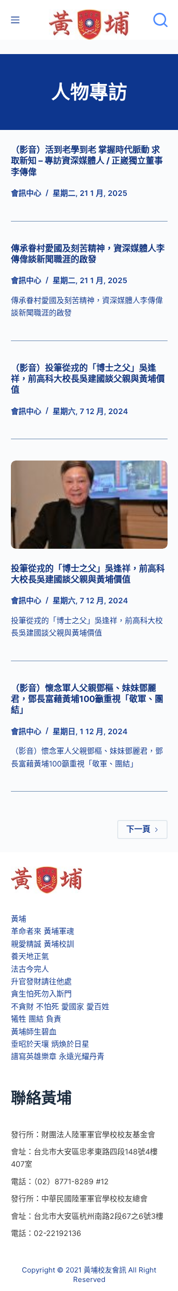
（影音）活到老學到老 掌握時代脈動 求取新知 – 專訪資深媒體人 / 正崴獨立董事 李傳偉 (87, 161)
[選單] (15, 20)
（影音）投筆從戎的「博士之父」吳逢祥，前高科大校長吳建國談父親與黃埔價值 (88, 379)
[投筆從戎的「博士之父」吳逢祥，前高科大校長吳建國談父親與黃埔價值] (89, 505)
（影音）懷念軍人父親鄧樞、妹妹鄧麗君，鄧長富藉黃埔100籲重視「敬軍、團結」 (87, 699)
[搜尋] (160, 20)
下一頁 (138, 829)
